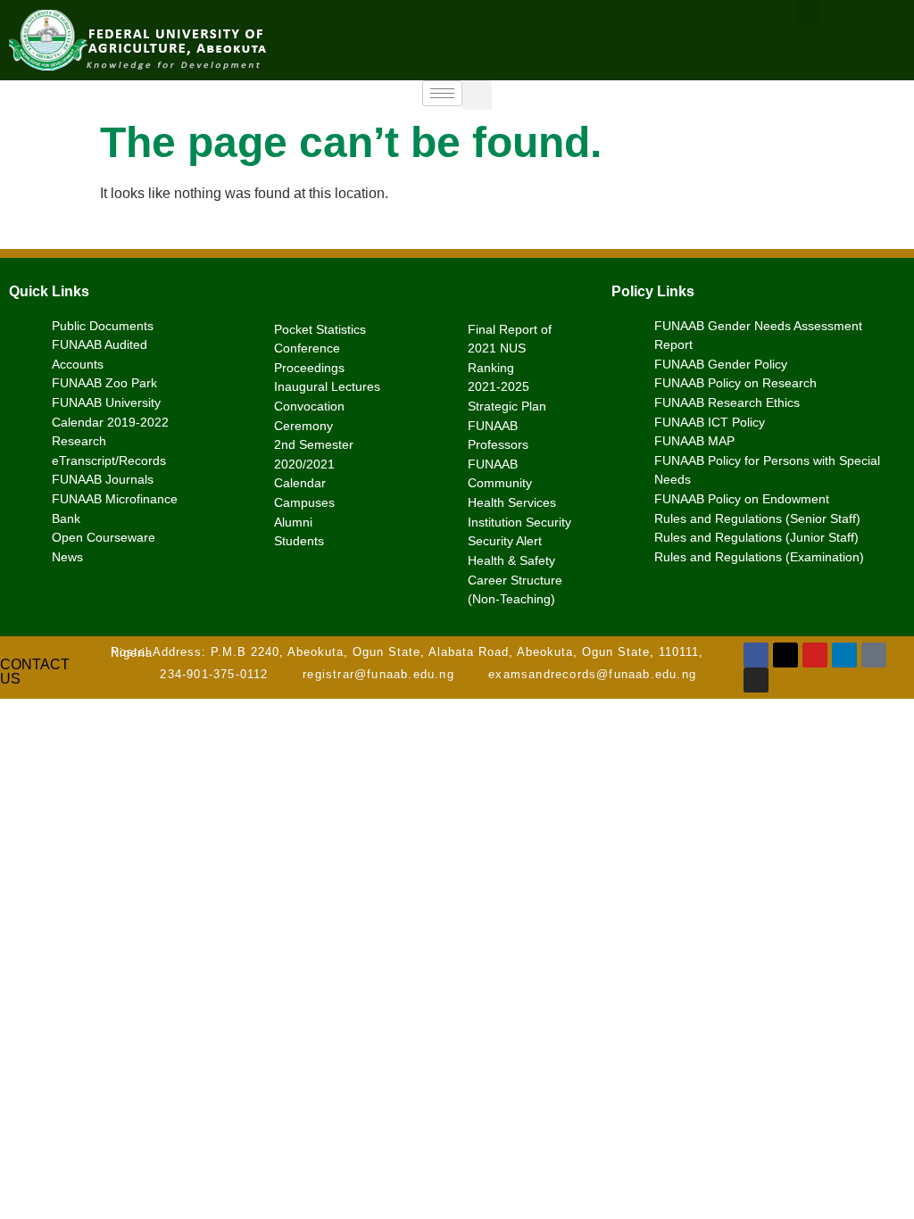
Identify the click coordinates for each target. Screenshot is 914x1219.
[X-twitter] (785, 655)
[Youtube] (814, 655)
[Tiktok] (873, 655)
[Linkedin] (844, 655)
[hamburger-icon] (442, 93)
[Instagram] (756, 680)
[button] (477, 95)
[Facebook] (756, 655)
